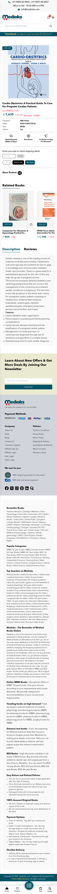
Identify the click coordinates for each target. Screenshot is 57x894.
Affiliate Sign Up (11, 449)
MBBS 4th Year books (29, 552)
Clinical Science (20, 563)
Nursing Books (32, 560)
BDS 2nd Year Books (25, 555)
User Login (9, 456)
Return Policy (38, 438)
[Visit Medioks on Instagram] (17, 488)
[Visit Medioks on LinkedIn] (27, 488)
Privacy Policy (38, 434)
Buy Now (30, 162)
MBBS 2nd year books (34, 550)
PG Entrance (35, 558)
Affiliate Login (10, 453)
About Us (9, 430)
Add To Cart (18, 162)
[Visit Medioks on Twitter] (12, 488)
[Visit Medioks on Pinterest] (22, 488)
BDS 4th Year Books (21, 558)
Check (20, 156)
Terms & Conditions (41, 430)
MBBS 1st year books (16, 550)
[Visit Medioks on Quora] (32, 488)
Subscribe (28, 387)
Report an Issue (39, 449)
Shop (7, 434)
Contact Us (9, 441)
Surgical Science (35, 563)
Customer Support (12, 445)
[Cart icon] (31, 224)
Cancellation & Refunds (42, 445)
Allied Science (19, 566)
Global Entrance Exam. (35, 566)
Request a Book (39, 453)
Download (10, 34)
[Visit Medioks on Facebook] (7, 488)
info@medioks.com (30, 9)
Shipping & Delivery (41, 441)
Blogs (7, 438)
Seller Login (10, 460)
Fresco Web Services (20, 879)
